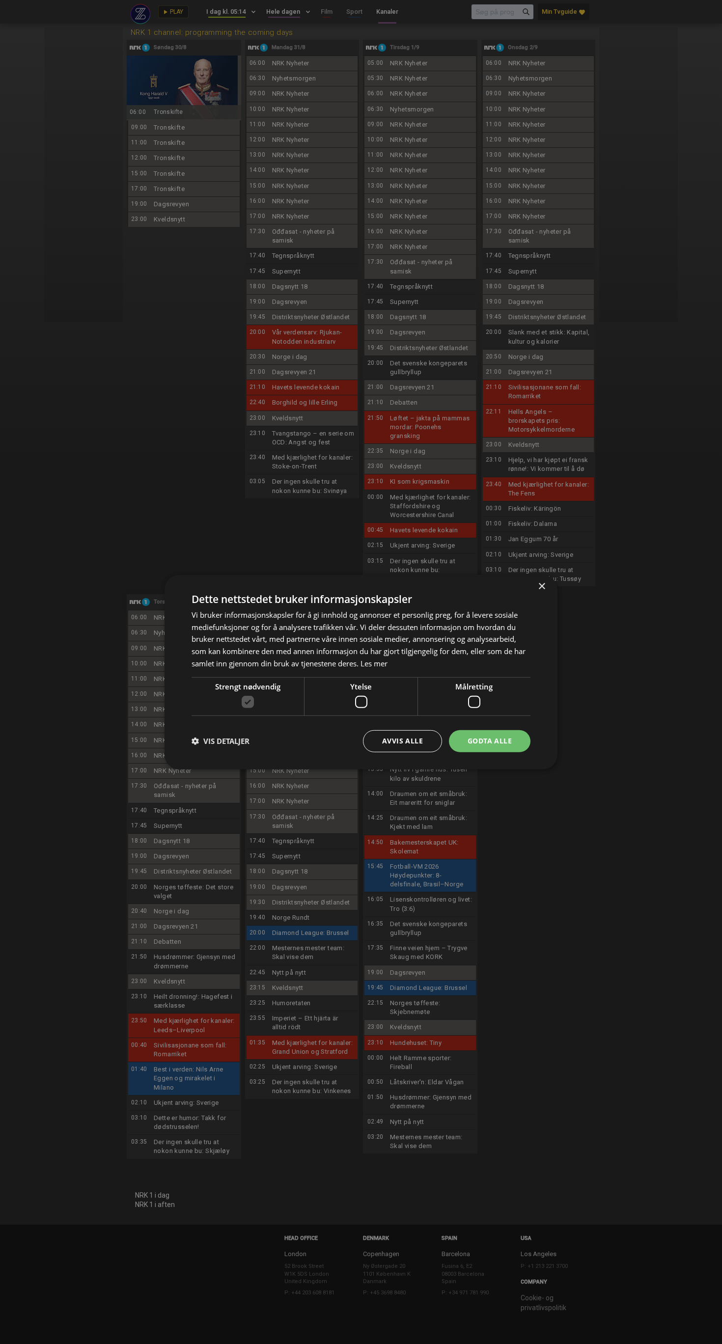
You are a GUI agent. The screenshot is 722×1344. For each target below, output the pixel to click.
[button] (221, 741)
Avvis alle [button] (402, 740)
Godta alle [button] (490, 740)
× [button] (541, 586)
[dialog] (361, 672)
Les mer (374, 663)
